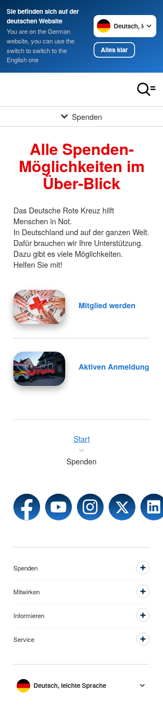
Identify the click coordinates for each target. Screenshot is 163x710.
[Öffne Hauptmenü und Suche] (146, 89)
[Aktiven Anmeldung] (39, 369)
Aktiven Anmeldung (114, 366)
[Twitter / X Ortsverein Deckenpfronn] (122, 507)
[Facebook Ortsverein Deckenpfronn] (26, 507)
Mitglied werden (107, 305)
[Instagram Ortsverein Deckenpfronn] (90, 507)
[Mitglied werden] (39, 307)
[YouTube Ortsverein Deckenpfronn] (58, 507)
